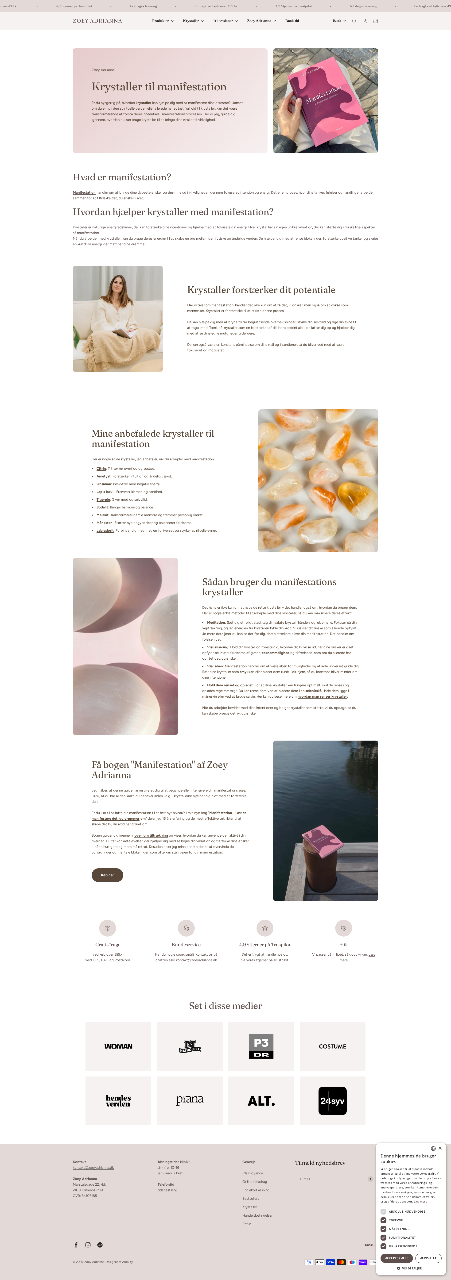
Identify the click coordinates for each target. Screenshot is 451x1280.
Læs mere (420, 1201)
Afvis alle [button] (428, 1258)
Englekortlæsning (255, 1190)
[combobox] (433, 1148)
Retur (246, 1224)
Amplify (127, 1262)
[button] (411, 1268)
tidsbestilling (167, 1190)
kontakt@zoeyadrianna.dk (196, 960)
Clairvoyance (252, 1173)
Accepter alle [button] (396, 1258)
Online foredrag (254, 1182)
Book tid (292, 21)
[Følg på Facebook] (76, 1245)
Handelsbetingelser (257, 1215)
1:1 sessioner (223, 21)
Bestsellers (250, 1198)
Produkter (160, 21)
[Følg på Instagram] (88, 1245)
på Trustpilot (278, 960)
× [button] (440, 1148)
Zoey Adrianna (259, 21)
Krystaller (191, 21)
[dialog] (411, 1209)
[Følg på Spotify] (100, 1245)
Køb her (107, 875)
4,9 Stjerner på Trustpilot (57, 6)
